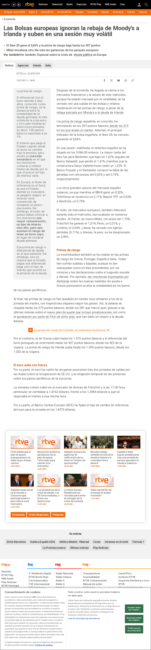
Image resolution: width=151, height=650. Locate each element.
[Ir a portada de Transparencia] (116, 565)
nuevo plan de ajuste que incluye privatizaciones (79, 312)
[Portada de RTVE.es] (29, 4)
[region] (75, 618)
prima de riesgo (71, 121)
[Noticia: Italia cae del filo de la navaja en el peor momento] (102, 488)
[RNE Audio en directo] (19, 5)
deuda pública (83, 54)
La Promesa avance (54, 547)
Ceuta (96, 541)
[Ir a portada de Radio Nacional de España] (68, 565)
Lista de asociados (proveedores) (84, 618)
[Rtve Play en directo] (14, 5)
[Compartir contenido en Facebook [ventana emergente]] (104, 80)
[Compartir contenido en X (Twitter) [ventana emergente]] (111, 80)
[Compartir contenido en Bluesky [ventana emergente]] (118, 80)
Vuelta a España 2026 (42, 541)
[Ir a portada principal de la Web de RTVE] (13, 564)
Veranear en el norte (116, 541)
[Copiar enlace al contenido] (132, 80)
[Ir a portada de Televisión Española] (40, 565)
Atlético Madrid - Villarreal (74, 541)
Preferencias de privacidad (134, 629)
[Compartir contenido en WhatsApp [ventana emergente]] (125, 80)
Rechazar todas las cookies (134, 619)
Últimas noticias (79, 547)
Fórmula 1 (138, 541)
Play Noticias (100, 547)
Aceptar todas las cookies (134, 608)
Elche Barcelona (16, 541)
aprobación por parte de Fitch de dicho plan (46, 316)
